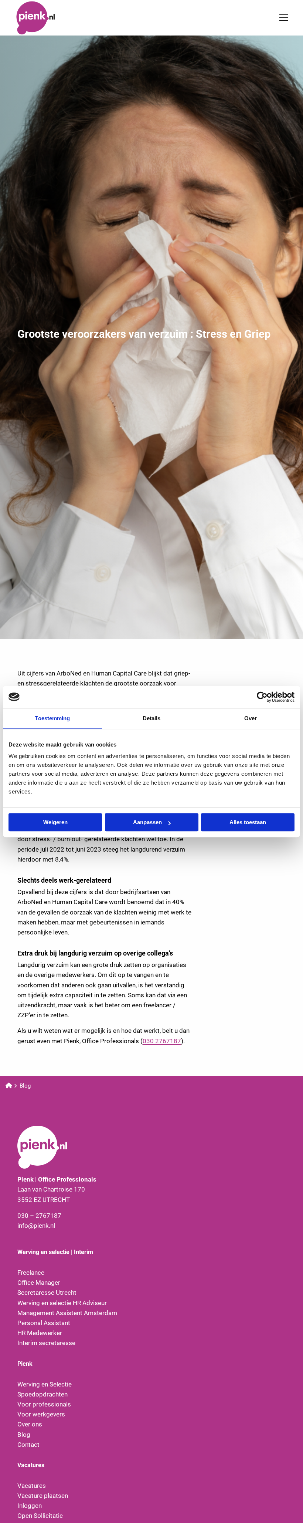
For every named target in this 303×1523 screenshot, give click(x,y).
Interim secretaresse (46, 1343)
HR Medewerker (39, 1333)
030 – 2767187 (39, 1215)
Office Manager (38, 1282)
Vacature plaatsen (42, 1495)
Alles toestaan (247, 822)
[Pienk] (52, 18)
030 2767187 (162, 1041)
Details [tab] (152, 718)
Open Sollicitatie (40, 1515)
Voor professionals (44, 1404)
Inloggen (29, 1505)
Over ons (29, 1424)
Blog (23, 1434)
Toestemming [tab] (52, 718)
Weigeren (55, 822)
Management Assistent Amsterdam (67, 1313)
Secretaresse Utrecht (46, 1292)
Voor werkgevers (41, 1414)
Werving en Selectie (44, 1384)
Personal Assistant (43, 1323)
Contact (28, 1444)
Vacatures (31, 1485)
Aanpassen (147, 822)
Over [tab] (250, 718)
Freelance (30, 1272)
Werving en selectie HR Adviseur (62, 1303)
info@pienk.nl (36, 1225)
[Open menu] (280, 17)
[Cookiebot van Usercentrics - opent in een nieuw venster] (262, 696)
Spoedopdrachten (42, 1394)
